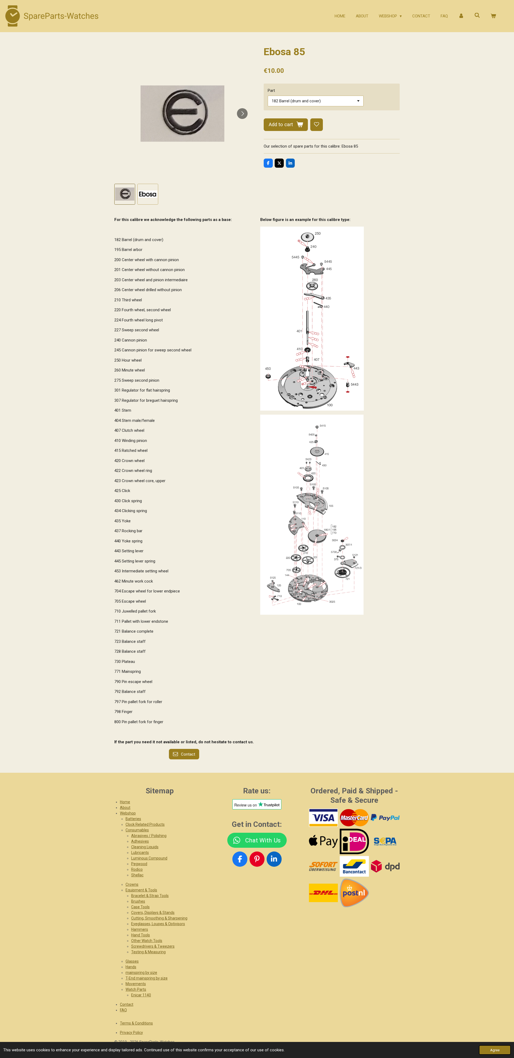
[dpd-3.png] (385, 866)
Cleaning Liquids (144, 847)
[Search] (477, 15)
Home (125, 802)
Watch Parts (136, 989)
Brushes (138, 901)
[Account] (461, 16)
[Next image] (242, 113)
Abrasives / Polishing (149, 836)
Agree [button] (495, 1050)
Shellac (137, 875)
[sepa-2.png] (385, 841)
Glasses (132, 961)
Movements (136, 984)
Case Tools (140, 907)
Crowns (132, 884)
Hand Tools (140, 935)
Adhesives (140, 841)
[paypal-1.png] (385, 818)
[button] (124, 194)
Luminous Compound (149, 858)
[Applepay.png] (323, 841)
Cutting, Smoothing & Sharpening (159, 918)
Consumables (137, 830)
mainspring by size (141, 972)
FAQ (123, 1010)
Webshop (128, 813)
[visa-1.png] (323, 818)
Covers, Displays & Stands (153, 912)
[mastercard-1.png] (354, 818)
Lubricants (140, 852)
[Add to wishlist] (316, 124)
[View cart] (493, 16)
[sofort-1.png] (323, 866)
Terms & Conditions (136, 1023)
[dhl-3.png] (323, 892)
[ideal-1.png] (354, 841)
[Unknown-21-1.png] (354, 866)
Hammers (139, 929)
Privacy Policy (131, 1032)
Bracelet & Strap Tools (150, 896)
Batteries (133, 819)
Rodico (137, 869)
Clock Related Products (145, 824)
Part (271, 90)
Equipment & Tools (141, 890)
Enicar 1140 (141, 995)
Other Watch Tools (146, 941)
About (125, 807)
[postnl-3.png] (354, 892)
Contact (126, 1004)
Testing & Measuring (148, 952)
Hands (131, 967)
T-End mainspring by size (147, 978)
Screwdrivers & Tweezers (153, 946)
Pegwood (139, 864)
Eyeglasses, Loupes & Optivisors (158, 924)
